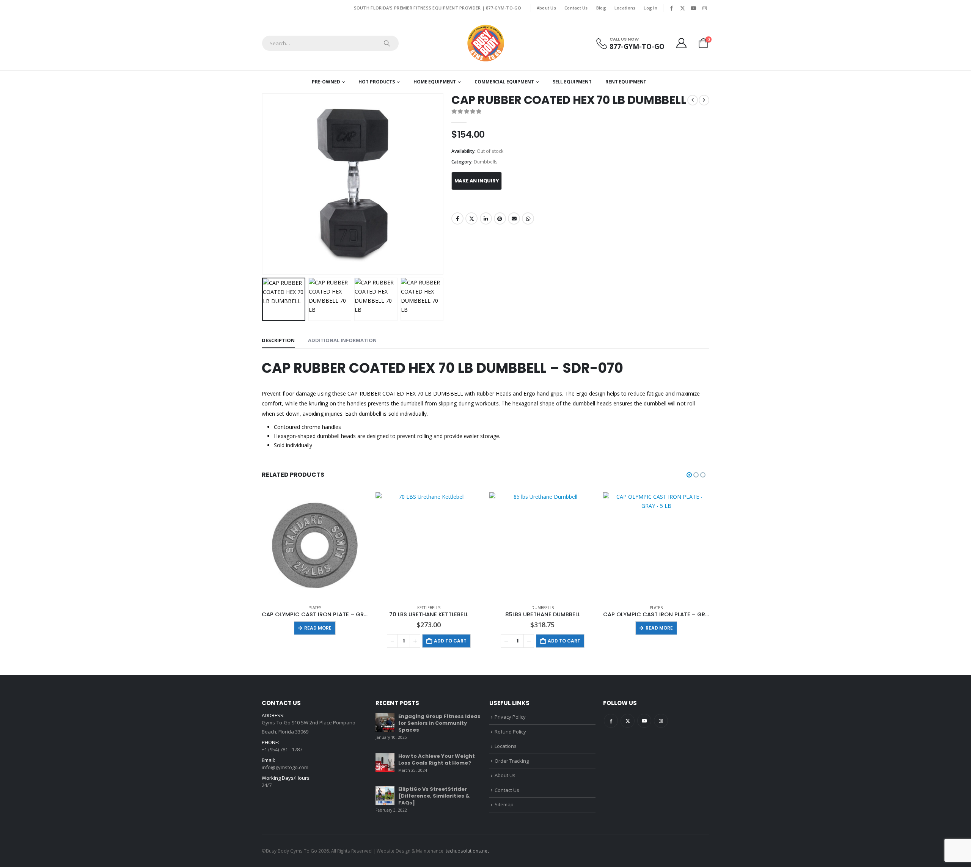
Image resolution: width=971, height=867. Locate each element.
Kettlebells (428, 607)
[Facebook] (671, 8)
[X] (682, 8)
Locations (624, 8)
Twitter (471, 218)
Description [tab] (278, 340)
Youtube (644, 721)
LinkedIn (486, 218)
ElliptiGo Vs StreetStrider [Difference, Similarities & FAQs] (434, 795)
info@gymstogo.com (285, 767)
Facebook (457, 218)
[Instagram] (704, 8)
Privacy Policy (510, 716)
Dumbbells (486, 162)
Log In (650, 8)
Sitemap (504, 804)
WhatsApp (528, 218)
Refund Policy (510, 731)
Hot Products (376, 82)
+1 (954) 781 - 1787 (282, 749)
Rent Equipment (625, 82)
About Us (546, 8)
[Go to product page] (315, 545)
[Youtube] (693, 8)
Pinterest (500, 218)
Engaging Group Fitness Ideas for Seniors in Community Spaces (439, 723)
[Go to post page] (385, 722)
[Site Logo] (486, 43)
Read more (318, 628)
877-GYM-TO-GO (503, 8)
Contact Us (576, 8)
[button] (263, 184)
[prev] (692, 100)
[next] (704, 100)
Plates (314, 607)
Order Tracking (512, 760)
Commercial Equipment (504, 82)
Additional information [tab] (342, 340)
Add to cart (450, 641)
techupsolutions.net (467, 851)
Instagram (661, 721)
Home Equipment (434, 82)
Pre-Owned (326, 82)
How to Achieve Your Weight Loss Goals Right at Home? (436, 759)
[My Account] (682, 43)
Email (514, 218)
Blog (601, 8)
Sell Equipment (572, 82)
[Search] (387, 43)
